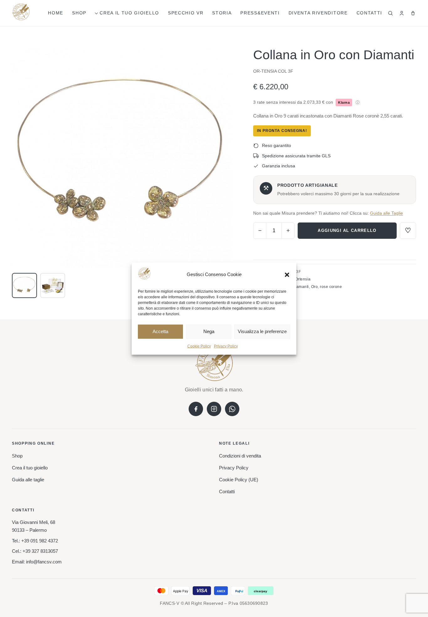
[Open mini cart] (413, 13)
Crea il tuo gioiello (129, 12)
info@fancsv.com (44, 561)
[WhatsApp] (232, 409)
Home (55, 12)
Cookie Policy (199, 346)
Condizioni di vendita (240, 455)
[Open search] (390, 13)
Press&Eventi (259, 12)
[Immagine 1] (24, 285)
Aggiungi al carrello (347, 230)
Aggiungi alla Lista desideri (408, 230)
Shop (79, 12)
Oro (314, 287)
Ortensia (303, 279)
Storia (222, 12)
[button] (287, 274)
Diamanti (300, 287)
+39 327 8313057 (40, 551)
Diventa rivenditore (318, 12)
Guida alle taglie (28, 479)
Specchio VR (185, 12)
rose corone (331, 287)
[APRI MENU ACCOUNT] (402, 13)
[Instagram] (214, 409)
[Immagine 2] (52, 285)
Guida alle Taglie (386, 213)
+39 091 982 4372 (39, 540)
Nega (208, 331)
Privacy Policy (226, 346)
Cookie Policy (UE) (238, 479)
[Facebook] (196, 409)
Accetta (160, 331)
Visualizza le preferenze (262, 331)
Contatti (369, 12)
